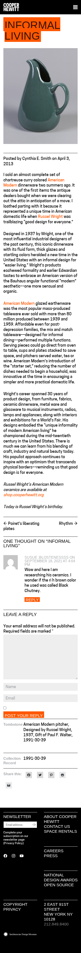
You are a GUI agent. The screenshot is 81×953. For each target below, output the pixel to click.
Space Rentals (60, 831)
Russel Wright (50, 217)
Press (51, 856)
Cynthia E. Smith (36, 159)
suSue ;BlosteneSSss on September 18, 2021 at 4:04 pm (50, 561)
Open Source (59, 885)
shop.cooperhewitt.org (23, 495)
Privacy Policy (13, 843)
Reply (32, 600)
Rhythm (68, 524)
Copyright (15, 904)
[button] (75, 7)
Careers (53, 851)
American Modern (19, 304)
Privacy (12, 909)
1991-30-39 (34, 759)
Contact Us (57, 826)
